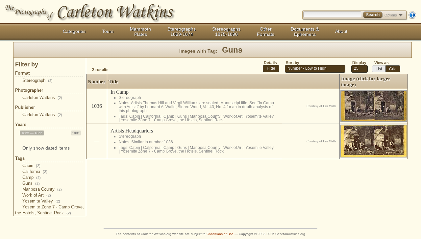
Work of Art (36, 195)
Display (359, 62)
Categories (74, 31)
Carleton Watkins (42, 97)
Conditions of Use (220, 234)
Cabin (31, 165)
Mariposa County (42, 189)
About (341, 31)
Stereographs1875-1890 (226, 31)
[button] (271, 68)
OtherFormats (265, 31)
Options (390, 15)
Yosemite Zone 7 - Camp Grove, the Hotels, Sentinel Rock (172, 120)
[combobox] (359, 69)
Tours (107, 31)
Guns (31, 183)
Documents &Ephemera (305, 31)
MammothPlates (140, 31)
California (34, 171)
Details (270, 62)
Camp (31, 177)
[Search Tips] (412, 17)
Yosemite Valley (41, 201)
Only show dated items (46, 148)
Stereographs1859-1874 (181, 31)
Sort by (292, 62)
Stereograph (37, 80)
